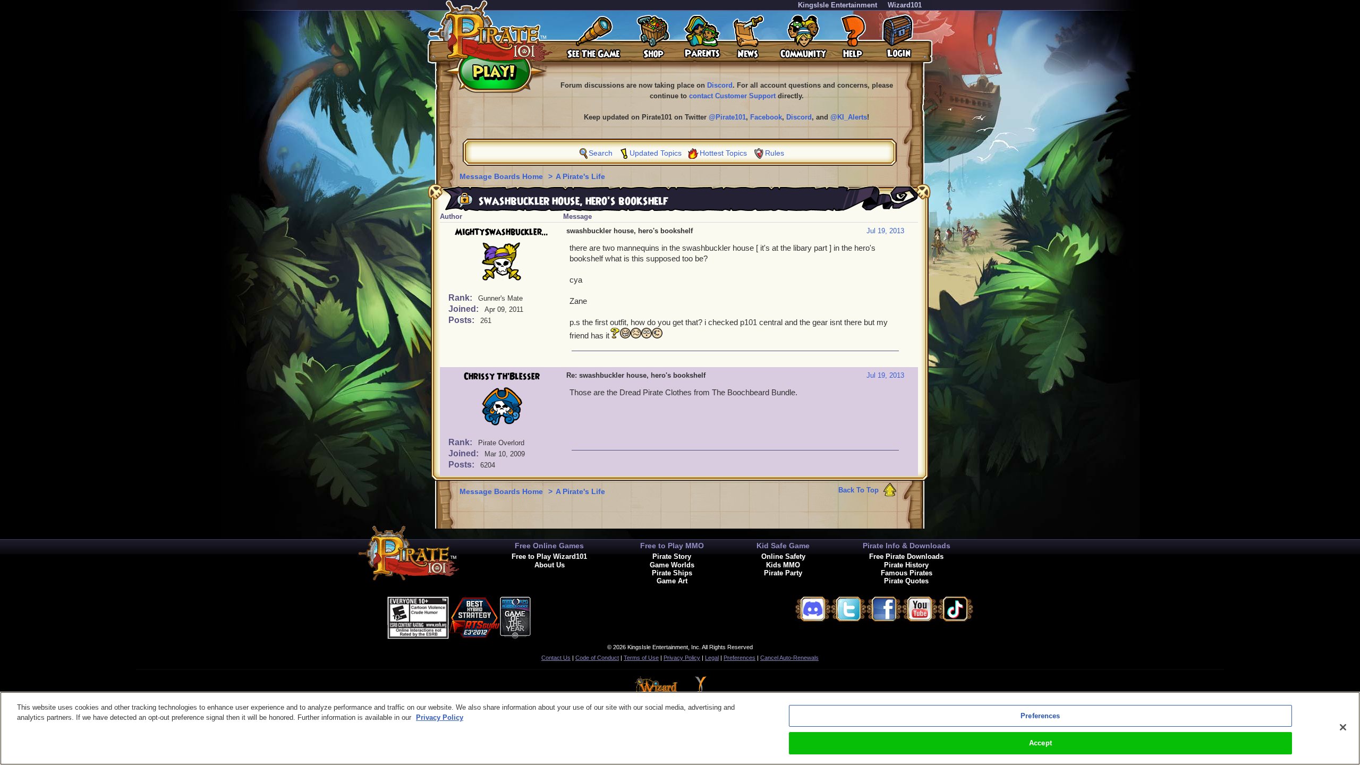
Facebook (766, 117)
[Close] (1343, 727)
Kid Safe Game (783, 545)
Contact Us (556, 657)
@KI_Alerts (848, 117)
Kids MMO (783, 565)
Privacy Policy (682, 657)
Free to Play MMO (672, 545)
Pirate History (906, 565)
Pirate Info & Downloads (906, 545)
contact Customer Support (732, 96)
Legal (712, 657)
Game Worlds (672, 565)
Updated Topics (656, 153)
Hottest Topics (723, 153)
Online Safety (783, 556)
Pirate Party (783, 573)
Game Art (672, 581)
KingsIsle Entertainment (837, 5)
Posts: (462, 320)
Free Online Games (549, 545)
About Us (549, 565)
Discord (720, 85)
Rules (774, 153)
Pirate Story (671, 556)
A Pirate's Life (580, 176)
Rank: (461, 297)
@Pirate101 (727, 117)
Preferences (739, 657)
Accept (1040, 743)
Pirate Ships (672, 573)
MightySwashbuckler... (501, 232)
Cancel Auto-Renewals (789, 657)
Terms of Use (641, 657)
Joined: (464, 308)
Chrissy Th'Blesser (502, 376)
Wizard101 (905, 5)
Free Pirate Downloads (906, 556)
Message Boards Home (502, 176)
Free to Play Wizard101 (549, 556)
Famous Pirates (906, 573)
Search (601, 153)
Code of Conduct (597, 657)
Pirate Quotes (906, 581)
